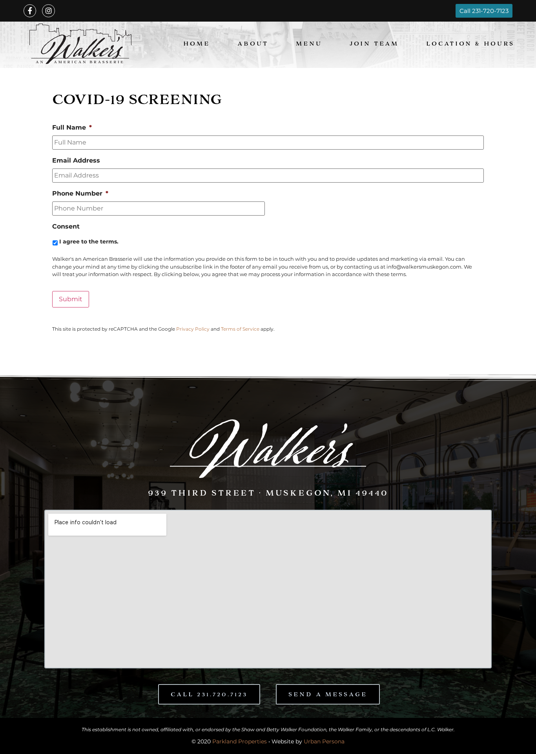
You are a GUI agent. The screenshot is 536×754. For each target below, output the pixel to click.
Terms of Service (240, 329)
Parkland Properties (239, 741)
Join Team (374, 45)
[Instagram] (48, 10)
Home (196, 45)
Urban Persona (324, 741)
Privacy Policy (193, 329)
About (252, 45)
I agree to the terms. (89, 241)
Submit (70, 299)
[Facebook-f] (30, 10)
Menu (309, 45)
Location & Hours (470, 45)
